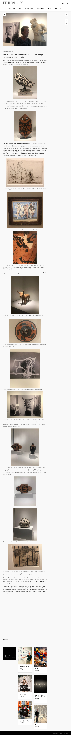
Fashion (19, 8)
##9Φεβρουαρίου (23, 686)
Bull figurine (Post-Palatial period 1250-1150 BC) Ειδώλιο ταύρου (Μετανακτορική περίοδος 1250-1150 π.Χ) (23, 316)
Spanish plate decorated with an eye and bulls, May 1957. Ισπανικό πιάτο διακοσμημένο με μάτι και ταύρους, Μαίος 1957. (24, 345)
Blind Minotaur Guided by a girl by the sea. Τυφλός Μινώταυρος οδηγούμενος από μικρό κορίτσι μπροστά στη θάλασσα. (24, 188)
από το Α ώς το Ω (24, 694)
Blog (56, 8)
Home (9, 8)
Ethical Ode (5, 51)
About (14, 8)
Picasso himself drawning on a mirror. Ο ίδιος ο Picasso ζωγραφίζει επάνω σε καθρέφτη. (22, 389)
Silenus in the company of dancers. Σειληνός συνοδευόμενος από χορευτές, (20, 229)
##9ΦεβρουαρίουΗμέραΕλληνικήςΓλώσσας (28, 687)
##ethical (22, 710)
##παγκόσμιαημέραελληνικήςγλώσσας (27, 690)
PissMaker (37, 669)
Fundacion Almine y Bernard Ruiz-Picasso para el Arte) (19, 574)
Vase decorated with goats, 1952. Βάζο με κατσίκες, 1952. (16, 541)
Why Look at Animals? (39, 725)
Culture (8, 49)
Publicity (49, 8)
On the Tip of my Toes (24, 721)
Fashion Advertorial (28, 8)
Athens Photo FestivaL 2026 (24, 667)
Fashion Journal (40, 8)
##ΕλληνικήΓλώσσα (24, 688)
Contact (61, 8)
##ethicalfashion (23, 711)
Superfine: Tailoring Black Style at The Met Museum (40, 696)
